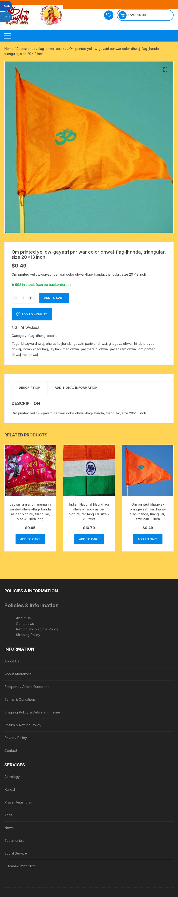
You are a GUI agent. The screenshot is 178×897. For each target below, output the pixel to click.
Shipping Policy (28, 634)
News (9, 828)
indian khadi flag (35, 349)
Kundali (10, 789)
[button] (165, 69)
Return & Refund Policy (22, 725)
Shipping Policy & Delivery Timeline (32, 712)
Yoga (8, 815)
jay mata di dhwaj (94, 349)
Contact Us (25, 623)
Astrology (12, 776)
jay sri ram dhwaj (123, 349)
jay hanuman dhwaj (64, 349)
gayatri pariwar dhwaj (90, 343)
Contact (10, 750)
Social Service (15, 853)
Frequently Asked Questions (26, 686)
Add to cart (54, 298)
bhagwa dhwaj (32, 343)
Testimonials (14, 840)
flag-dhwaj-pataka (52, 49)
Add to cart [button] (30, 539)
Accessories (25, 49)
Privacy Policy (15, 738)
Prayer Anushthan (18, 802)
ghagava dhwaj (120, 343)
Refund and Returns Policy (37, 629)
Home (8, 49)
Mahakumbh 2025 (22, 866)
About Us (23, 618)
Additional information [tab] (76, 387)
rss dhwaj (30, 354)
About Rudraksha (18, 674)
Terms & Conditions (20, 699)
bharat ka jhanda (59, 343)
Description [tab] (30, 387)
